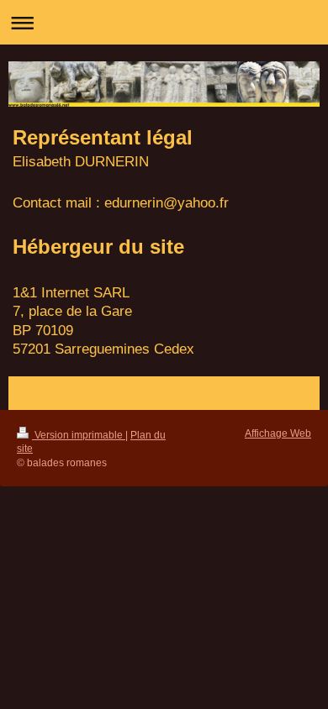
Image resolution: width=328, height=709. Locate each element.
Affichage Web (278, 433)
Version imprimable (78, 434)
